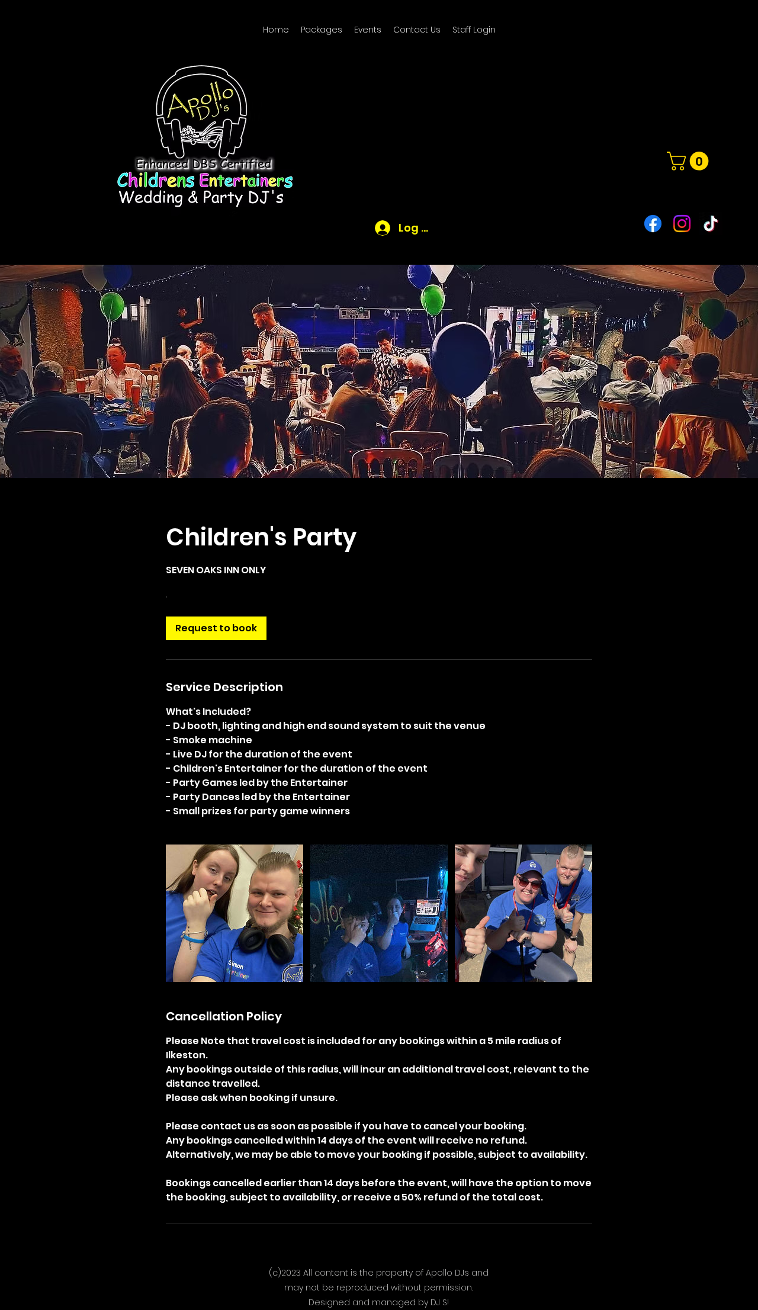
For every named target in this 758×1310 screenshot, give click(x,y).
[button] (690, 161)
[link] (216, 628)
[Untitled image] (234, 913)
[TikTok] (710, 223)
